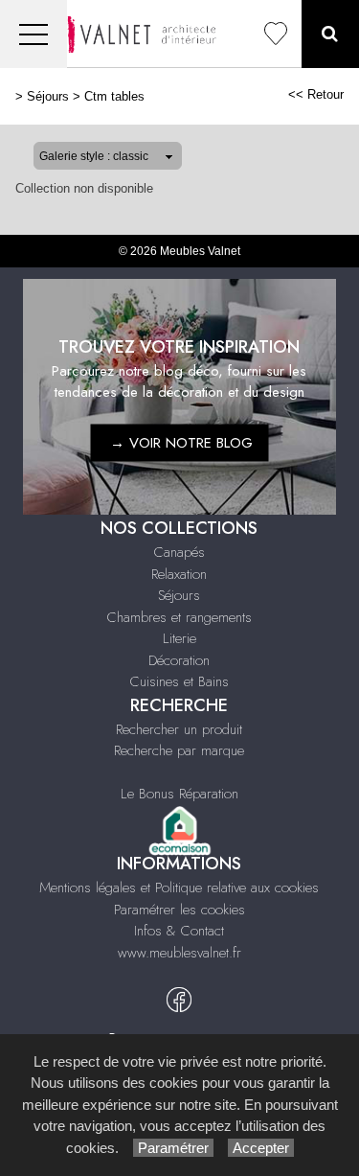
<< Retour (316, 94)
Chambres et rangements (179, 617)
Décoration (179, 660)
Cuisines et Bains (179, 681)
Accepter (261, 1148)
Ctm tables (114, 96)
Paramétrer (173, 1148)
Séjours (48, 96)
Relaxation (179, 574)
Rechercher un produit (179, 729)
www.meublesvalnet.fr (179, 952)
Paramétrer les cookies (179, 909)
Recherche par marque (179, 750)
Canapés (179, 552)
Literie (179, 638)
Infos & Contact (179, 930)
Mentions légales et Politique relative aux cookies (179, 887)
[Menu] (33, 34)
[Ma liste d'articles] (276, 34)
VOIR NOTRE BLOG (191, 442)
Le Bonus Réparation (179, 793)
